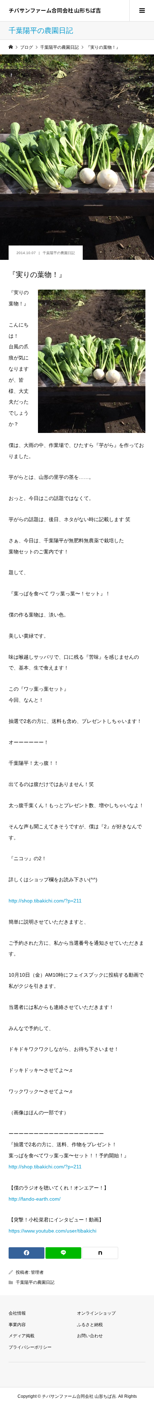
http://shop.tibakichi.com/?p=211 (45, 901)
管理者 (37, 1272)
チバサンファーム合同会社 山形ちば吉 (55, 10)
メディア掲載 (21, 1335)
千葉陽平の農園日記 (59, 253)
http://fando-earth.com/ (35, 1199)
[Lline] (63, 1253)
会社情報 (17, 1313)
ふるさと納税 (90, 1324)
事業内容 (17, 1324)
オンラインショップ (96, 1313)
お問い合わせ (90, 1335)
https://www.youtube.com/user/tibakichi (52, 1231)
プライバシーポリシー (30, 1347)
